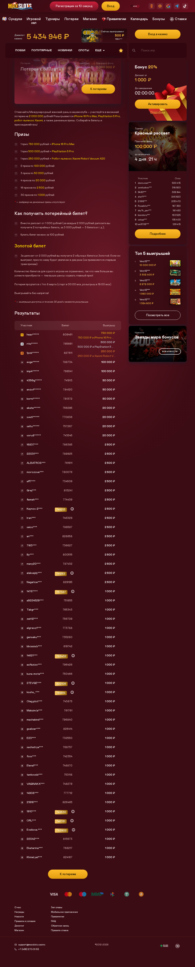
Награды (19, 912)
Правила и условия (24, 921)
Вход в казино (158, 34)
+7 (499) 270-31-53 (28, 949)
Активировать (158, 104)
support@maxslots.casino (31, 945)
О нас (17, 907)
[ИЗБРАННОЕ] (120, 50)
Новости (19, 916)
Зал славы (56, 907)
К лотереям (98, 89)
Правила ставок (60, 930)
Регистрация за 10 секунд (74, 6)
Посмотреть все (157, 315)
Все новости (169, 351)
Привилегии (57, 916)
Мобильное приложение (64, 912)
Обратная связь (60, 926)
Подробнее (157, 112)
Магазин (19, 930)
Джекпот (19, 926)
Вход (111, 6)
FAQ (53, 921)
